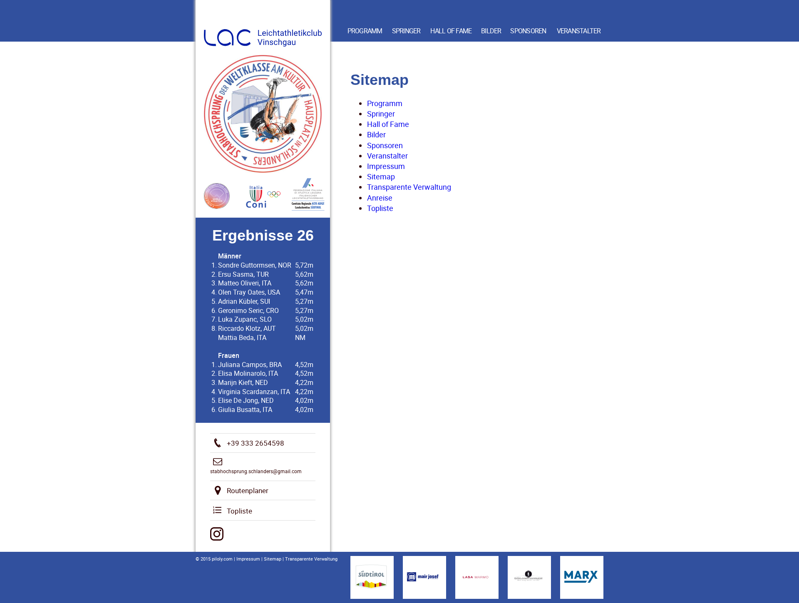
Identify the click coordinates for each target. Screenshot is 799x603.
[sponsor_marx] (581, 577)
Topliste (380, 208)
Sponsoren (528, 30)
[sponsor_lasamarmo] (477, 577)
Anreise (379, 198)
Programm (364, 30)
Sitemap (381, 176)
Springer (406, 30)
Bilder (491, 30)
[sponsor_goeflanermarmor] (529, 577)
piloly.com (222, 559)
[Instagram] (216, 534)
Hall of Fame (450, 30)
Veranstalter (578, 30)
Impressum (386, 166)
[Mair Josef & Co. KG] (424, 577)
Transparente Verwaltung (409, 187)
